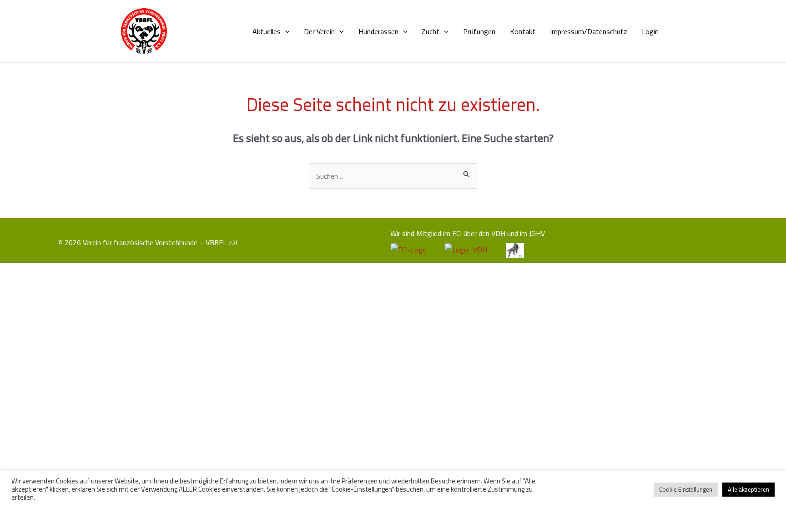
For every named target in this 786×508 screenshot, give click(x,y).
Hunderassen (378, 31)
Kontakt (522, 31)
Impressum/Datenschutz (588, 31)
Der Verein (319, 31)
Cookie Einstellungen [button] (685, 489)
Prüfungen (479, 31)
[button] (285, 31)
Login (650, 31)
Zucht (430, 31)
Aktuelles (266, 31)
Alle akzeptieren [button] (748, 489)
